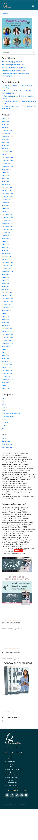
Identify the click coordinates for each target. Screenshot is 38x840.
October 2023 (6, 199)
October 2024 (6, 163)
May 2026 (5, 121)
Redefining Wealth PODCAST (11, 413)
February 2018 (7, 364)
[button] (33, 6)
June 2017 (5, 388)
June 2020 (5, 280)
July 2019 (5, 313)
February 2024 (7, 187)
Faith (3, 398)
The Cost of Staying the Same (12, 62)
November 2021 (7, 229)
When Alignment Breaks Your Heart (13, 71)
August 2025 (6, 139)
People (4, 407)
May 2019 (5, 319)
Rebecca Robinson (10, 96)
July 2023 (5, 208)
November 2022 (7, 217)
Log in (4, 438)
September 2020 (7, 271)
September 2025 (7, 136)
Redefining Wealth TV (9, 416)
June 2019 (5, 316)
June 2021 (5, 244)
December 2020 (7, 262)
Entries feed (6, 441)
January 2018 (6, 367)
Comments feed (7, 444)
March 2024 (6, 184)
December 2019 (7, 298)
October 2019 (6, 304)
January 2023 (6, 211)
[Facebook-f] (12, 795)
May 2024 (5, 178)
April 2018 (5, 358)
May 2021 (5, 247)
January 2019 (6, 331)
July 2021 (5, 241)
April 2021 (5, 250)
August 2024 (6, 169)
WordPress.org (7, 447)
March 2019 (6, 325)
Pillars (4, 410)
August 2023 (6, 205)
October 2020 (6, 268)
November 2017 (7, 373)
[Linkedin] (26, 795)
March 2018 (6, 361)
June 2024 (5, 175)
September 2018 (7, 343)
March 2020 (6, 289)
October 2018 (6, 340)
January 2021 (6, 259)
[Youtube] (21, 795)
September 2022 (7, 223)
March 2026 (6, 127)
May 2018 (5, 355)
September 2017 (7, 379)
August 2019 (6, 310)
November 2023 (7, 196)
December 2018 (7, 334)
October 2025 (6, 133)
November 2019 (7, 301)
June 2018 (5, 352)
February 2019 (7, 328)
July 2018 (5, 349)
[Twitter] (17, 795)
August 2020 (6, 274)
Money (4, 404)
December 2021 (7, 226)
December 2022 (7, 214)
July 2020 (5, 277)
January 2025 (6, 154)
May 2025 (5, 142)
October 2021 (6, 232)
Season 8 (5, 422)
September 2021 (7, 235)
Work (3, 428)
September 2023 (7, 202)
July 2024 (5, 172)
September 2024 (7, 166)
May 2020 (5, 283)
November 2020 (7, 265)
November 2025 (7, 130)
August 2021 (6, 238)
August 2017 (6, 382)
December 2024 (7, 157)
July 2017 (5, 385)
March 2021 (6, 253)
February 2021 (7, 256)
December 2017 (7, 370)
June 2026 (5, 118)
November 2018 (7, 337)
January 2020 (6, 295)
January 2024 (6, 190)
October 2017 (6, 376)
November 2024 (7, 160)
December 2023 (7, 193)
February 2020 (7, 292)
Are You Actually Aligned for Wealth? (14, 68)
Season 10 (5, 419)
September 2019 (7, 307)
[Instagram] (7, 795)
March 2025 (6, 148)
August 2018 (6, 346)
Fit (3, 401)
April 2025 (5, 145)
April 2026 (5, 124)
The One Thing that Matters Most (13, 65)
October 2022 (6, 220)
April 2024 (5, 181)
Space (4, 425)
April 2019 (5, 322)
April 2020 (5, 286)
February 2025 (7, 151)
